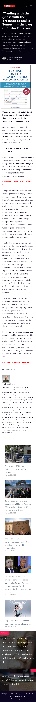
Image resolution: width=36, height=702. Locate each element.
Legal (25, 696)
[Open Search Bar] (25, 6)
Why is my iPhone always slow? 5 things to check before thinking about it (18, 680)
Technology (10, 369)
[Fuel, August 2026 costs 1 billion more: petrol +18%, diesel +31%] (18, 461)
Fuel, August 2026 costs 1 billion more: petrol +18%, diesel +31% (16, 469)
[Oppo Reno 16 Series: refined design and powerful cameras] (18, 616)
